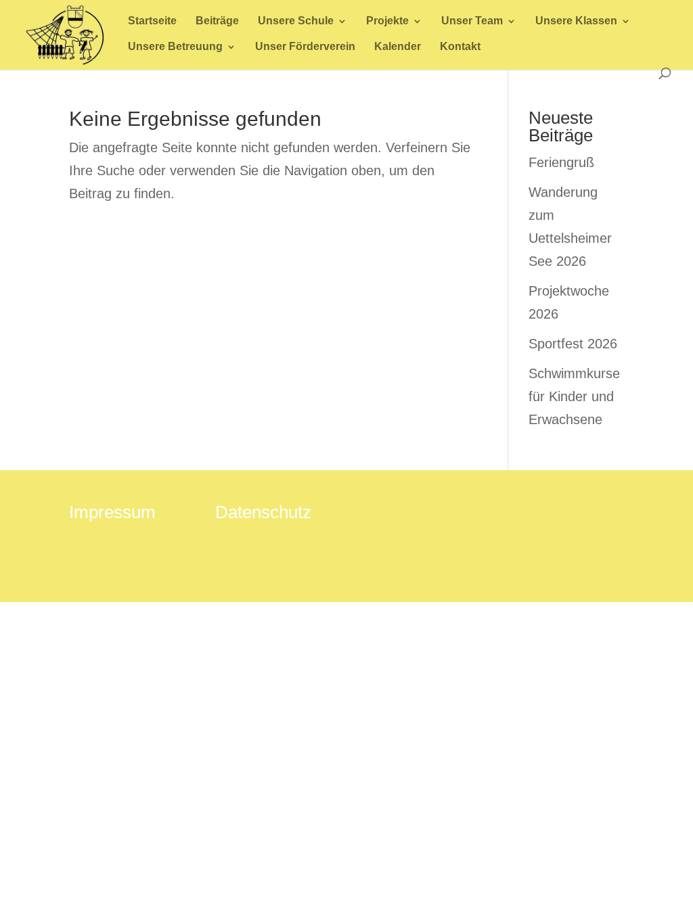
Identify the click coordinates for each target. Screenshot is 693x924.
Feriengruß (561, 162)
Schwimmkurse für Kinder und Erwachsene (574, 396)
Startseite (152, 21)
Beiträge (217, 21)
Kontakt (460, 47)
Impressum (112, 512)
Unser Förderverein (305, 47)
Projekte (387, 21)
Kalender (397, 47)
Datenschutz (263, 512)
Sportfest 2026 (573, 343)
